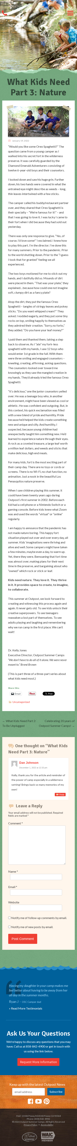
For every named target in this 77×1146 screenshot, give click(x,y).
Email (12, 887)
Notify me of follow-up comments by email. (39, 918)
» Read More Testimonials (25, 1008)
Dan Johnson (28, 762)
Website (13, 902)
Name (13, 871)
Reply (61, 794)
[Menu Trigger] (70, 13)
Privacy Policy (30, 1124)
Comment (15, 823)
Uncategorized (21, 701)
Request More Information (38, 1062)
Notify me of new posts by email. (32, 927)
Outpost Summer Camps (38, 8)
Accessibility (47, 1124)
